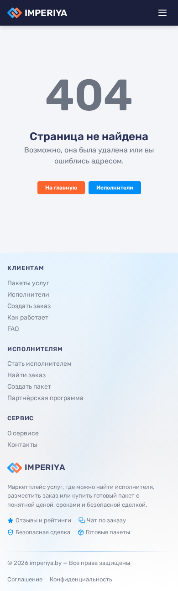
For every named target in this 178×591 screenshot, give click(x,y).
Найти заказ (26, 375)
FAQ (13, 329)
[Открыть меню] (162, 13)
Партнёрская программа (45, 398)
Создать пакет (29, 386)
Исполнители (114, 187)
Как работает (27, 317)
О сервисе (23, 433)
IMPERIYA (46, 12)
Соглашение (24, 579)
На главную (61, 187)
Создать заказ (29, 306)
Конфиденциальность (81, 579)
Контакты (22, 445)
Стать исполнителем (39, 364)
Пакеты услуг (28, 283)
